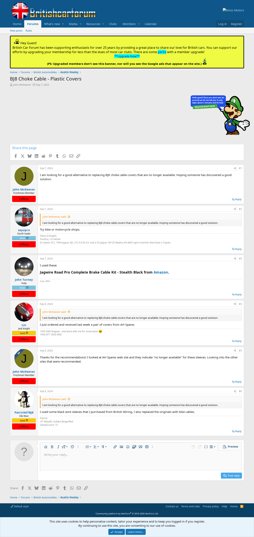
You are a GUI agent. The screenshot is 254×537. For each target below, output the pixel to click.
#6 (240, 391)
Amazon (161, 272)
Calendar (151, 24)
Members (129, 24)
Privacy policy (211, 506)
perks (162, 52)
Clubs (113, 24)
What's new (52, 24)
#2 (240, 209)
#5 (240, 350)
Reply (238, 199)
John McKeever (22, 84)
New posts (16, 30)
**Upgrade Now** (127, 56)
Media (73, 24)
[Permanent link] (171, 272)
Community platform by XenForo (127, 513)
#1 (240, 168)
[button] (63, 24)
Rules (29, 30)
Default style (21, 506)
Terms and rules (190, 506)
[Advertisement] (127, 116)
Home (17, 24)
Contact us (172, 506)
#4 (240, 304)
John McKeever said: (54, 216)
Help (224, 506)
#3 (240, 258)
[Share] (235, 168)
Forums (32, 24)
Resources (93, 24)
